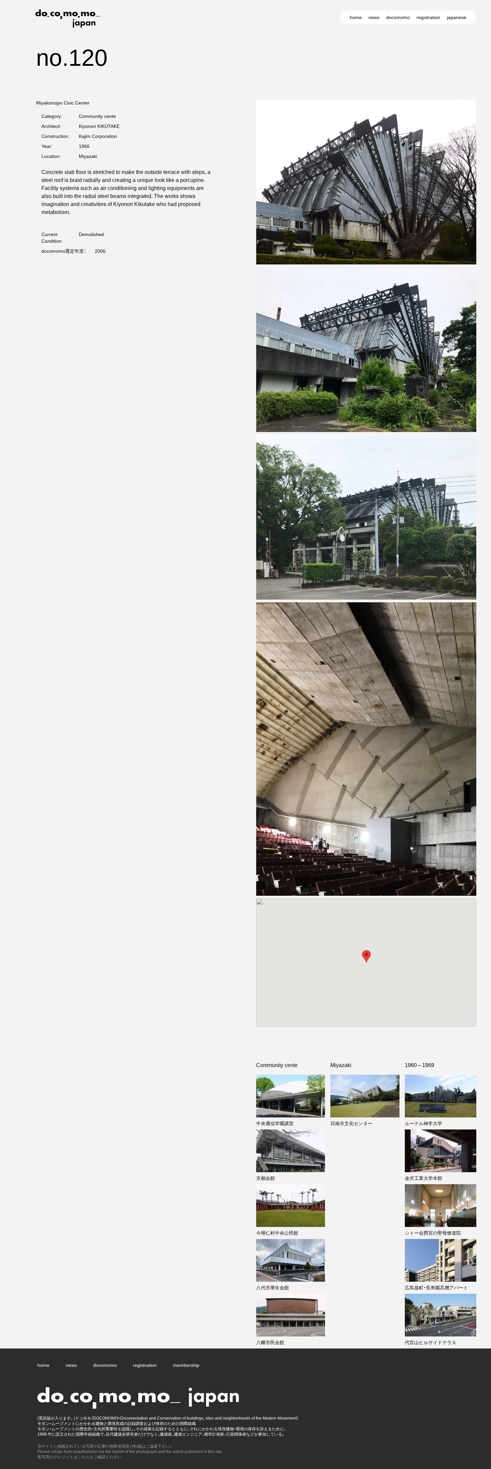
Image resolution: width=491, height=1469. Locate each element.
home (356, 17)
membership (186, 1365)
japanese (456, 17)
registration (428, 17)
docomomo (398, 17)
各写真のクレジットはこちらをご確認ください (79, 1457)
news (373, 17)
